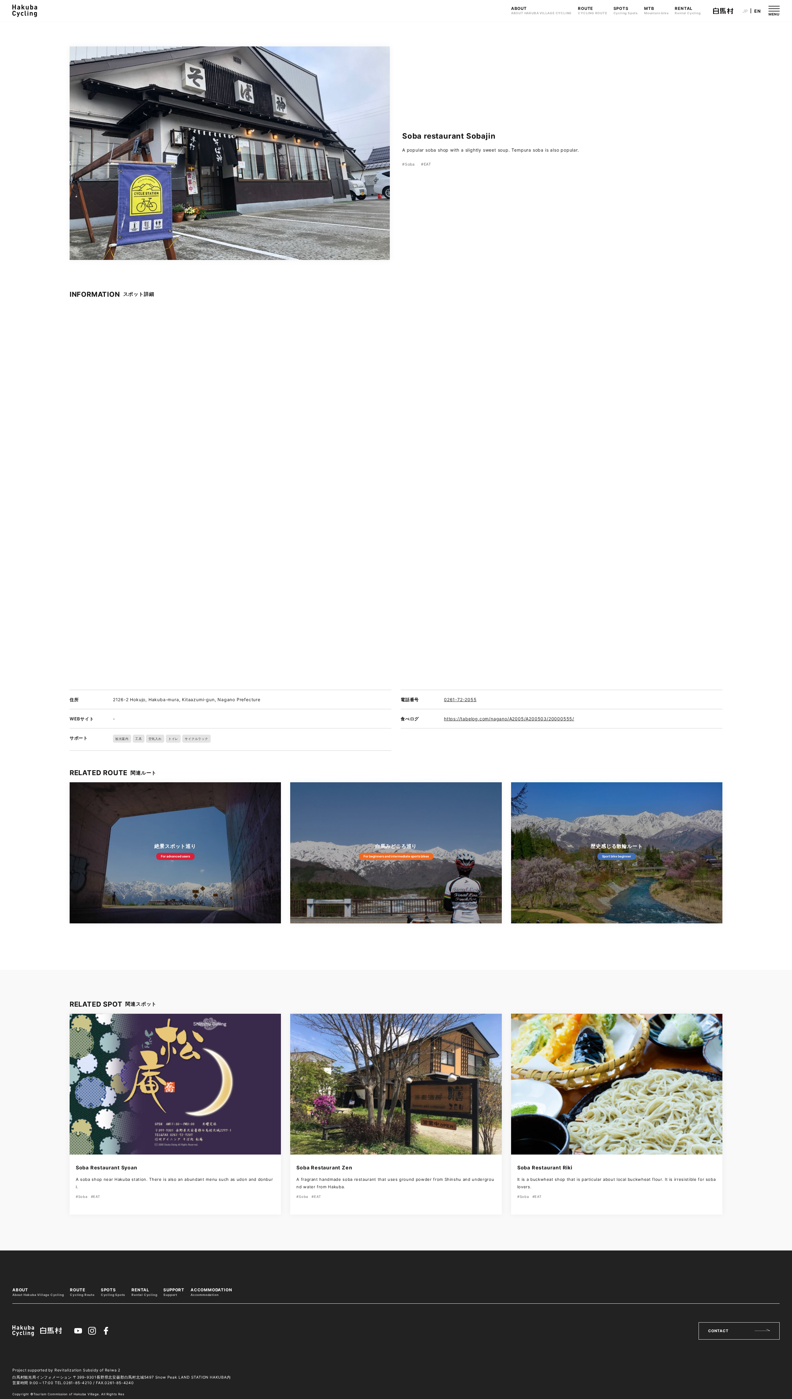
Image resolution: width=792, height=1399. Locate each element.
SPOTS (625, 10)
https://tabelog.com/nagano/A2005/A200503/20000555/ (509, 718)
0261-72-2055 (460, 699)
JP (745, 11)
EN (757, 11)
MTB (656, 10)
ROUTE (592, 10)
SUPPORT (173, 1292)
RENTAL (687, 10)
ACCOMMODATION (211, 1292)
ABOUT (541, 10)
